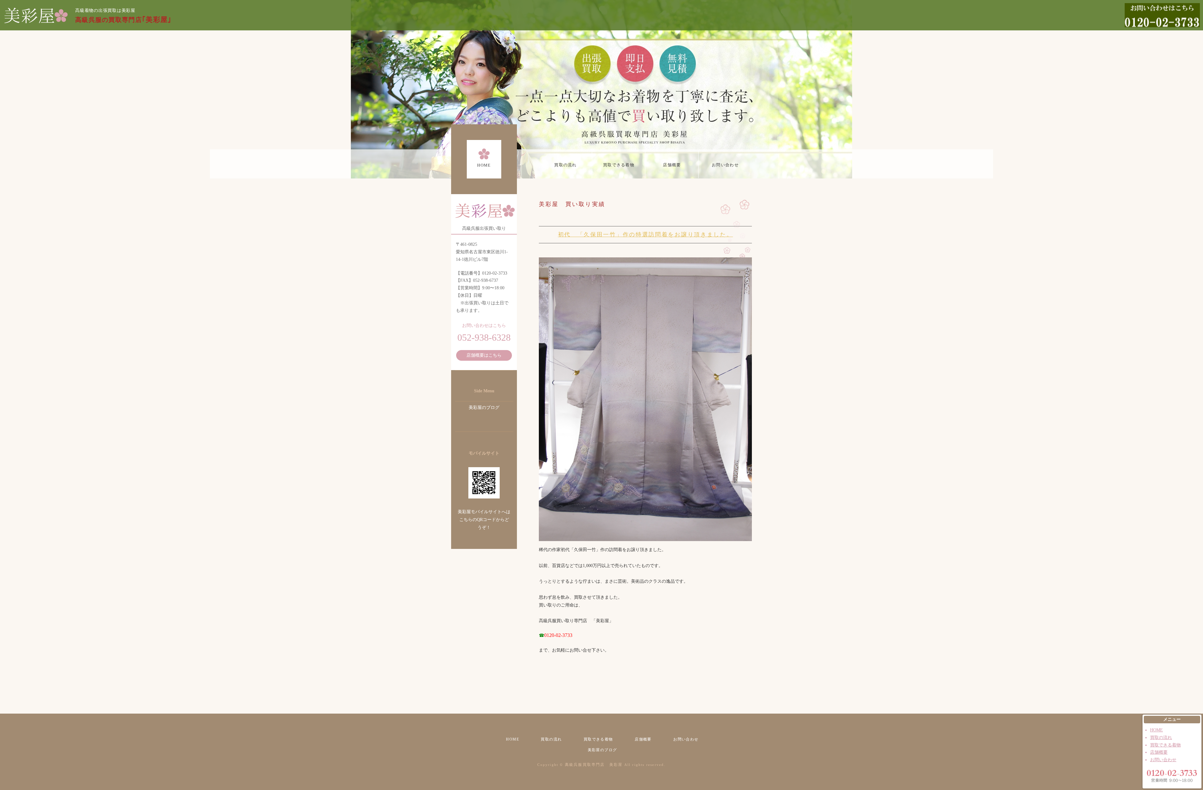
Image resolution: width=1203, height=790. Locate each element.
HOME (484, 165)
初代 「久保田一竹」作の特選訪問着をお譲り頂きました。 (645, 234)
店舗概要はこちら (484, 355)
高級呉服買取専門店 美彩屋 (594, 764)
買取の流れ (565, 165)
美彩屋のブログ (484, 407)
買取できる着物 (618, 165)
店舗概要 (672, 165)
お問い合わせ (725, 165)
